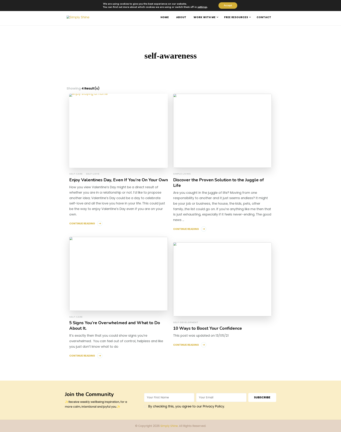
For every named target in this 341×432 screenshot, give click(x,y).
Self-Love (92, 173)
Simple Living (182, 173)
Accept (228, 5)
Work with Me (205, 17)
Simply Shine (169, 426)
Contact (264, 17)
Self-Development (185, 322)
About (181, 17)
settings (202, 7)
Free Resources (236, 17)
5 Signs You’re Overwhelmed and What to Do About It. (114, 325)
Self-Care (76, 173)
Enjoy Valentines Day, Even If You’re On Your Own (118, 180)
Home (165, 17)
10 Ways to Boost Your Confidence (207, 328)
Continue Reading (82, 223)
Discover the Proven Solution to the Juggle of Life (218, 182)
